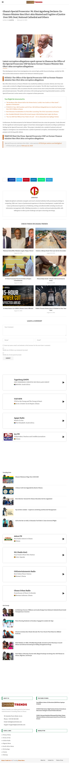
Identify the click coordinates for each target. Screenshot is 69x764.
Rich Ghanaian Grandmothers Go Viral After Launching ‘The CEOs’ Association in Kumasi (32, 111)
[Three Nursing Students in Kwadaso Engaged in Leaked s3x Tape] (8, 623)
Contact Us (50, 760)
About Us (43, 760)
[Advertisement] (35, 27)
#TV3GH (41, 143)
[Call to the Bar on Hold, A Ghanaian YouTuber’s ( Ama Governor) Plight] (8, 523)
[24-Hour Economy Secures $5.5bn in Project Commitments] (18, 266)
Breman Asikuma (21, 595)
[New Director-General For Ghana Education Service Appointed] (8, 501)
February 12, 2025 (27, 146)
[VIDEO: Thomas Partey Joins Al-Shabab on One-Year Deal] (50, 295)
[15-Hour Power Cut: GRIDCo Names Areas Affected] (18, 295)
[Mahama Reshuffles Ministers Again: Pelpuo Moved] (18, 238)
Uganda (22, 557)
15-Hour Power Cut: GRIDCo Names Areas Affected (18, 308)
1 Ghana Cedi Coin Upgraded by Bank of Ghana (29, 488)
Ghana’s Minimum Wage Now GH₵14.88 (27, 477)
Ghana (18, 541)
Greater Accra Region (27, 403)
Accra (17, 403)
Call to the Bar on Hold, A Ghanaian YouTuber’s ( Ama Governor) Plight (35, 520)
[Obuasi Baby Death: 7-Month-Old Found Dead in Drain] (50, 266)
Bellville (18, 384)
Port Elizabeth (20, 423)
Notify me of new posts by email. (12, 355)
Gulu (17, 557)
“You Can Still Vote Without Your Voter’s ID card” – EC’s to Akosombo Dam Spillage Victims (32, 117)
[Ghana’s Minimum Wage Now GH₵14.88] (8, 479)
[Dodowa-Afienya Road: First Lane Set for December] (50, 238)
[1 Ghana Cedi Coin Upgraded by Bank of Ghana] (8, 490)
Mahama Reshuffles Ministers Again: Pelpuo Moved (18, 251)
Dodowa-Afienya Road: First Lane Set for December (51, 251)
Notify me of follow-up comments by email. (15, 350)
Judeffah (11, 20)
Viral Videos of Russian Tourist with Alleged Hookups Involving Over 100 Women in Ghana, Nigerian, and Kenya (39, 654)
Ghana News (21, 760)
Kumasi (18, 576)
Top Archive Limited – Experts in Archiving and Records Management (35, 510)
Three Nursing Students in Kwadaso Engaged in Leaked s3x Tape (34, 621)
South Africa (26, 384)
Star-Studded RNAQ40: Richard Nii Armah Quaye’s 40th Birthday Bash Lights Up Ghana (32, 114)
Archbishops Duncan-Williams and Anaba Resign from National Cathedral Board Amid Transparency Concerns (40, 611)
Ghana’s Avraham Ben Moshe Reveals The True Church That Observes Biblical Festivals (38, 632)
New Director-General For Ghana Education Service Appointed (33, 499)
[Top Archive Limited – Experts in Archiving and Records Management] (8, 512)
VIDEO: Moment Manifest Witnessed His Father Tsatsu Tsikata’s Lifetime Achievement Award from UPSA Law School (51, 717)
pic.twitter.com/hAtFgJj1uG (53, 143)
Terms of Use (59, 760)
